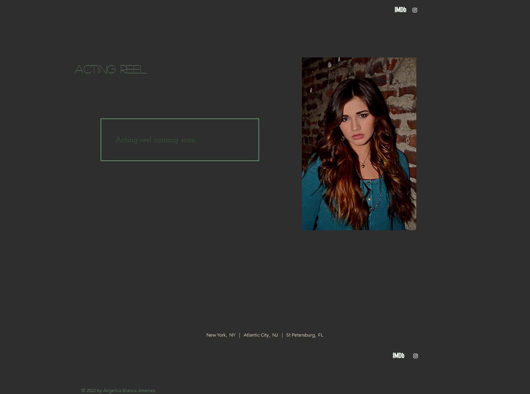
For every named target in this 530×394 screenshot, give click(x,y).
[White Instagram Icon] (415, 10)
